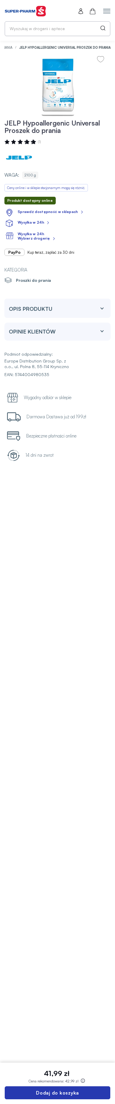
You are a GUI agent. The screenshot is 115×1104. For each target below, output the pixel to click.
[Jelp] (22, 157)
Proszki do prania (33, 280)
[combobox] (57, 28)
